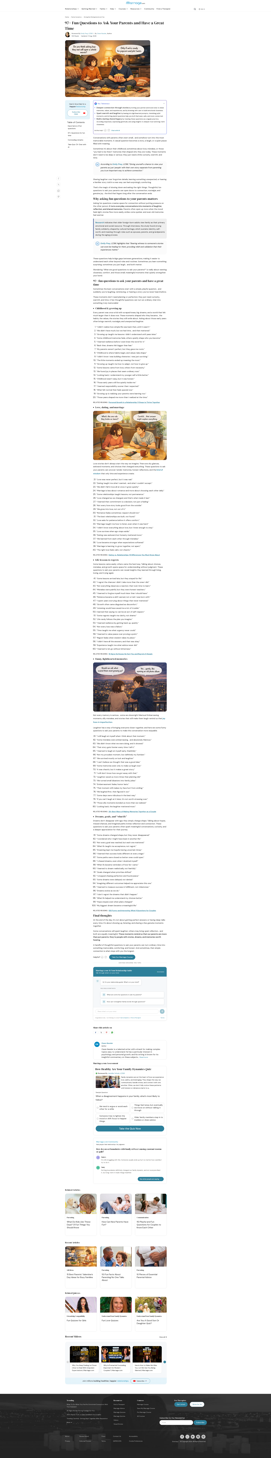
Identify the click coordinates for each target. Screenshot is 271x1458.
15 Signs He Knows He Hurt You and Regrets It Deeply (131, 654)
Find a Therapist (136, 1018)
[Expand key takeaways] (163, 103)
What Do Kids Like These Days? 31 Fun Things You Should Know (79, 1224)
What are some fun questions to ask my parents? (124, 995)
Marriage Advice (119, 1408)
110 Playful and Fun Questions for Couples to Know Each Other (149, 1224)
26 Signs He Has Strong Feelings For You (81, 1411)
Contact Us (117, 1436)
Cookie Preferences (136, 1441)
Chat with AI (115, 130)
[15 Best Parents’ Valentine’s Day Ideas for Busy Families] (81, 1256)
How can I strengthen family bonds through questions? (126, 1002)
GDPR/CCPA (117, 1441)
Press (103, 1436)
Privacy (67, 1441)
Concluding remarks (75, 140)
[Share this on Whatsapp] (58, 193)
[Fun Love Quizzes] (116, 1312)
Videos (116, 1420)
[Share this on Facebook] (58, 180)
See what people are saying (149, 1179)
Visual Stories (118, 1424)
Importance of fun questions (75, 127)
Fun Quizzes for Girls (76, 1320)
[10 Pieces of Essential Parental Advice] (151, 1256)
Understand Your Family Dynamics (114, 1316)
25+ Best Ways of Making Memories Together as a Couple (132, 811)
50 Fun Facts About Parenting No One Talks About (113, 1277)
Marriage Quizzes (119, 1412)
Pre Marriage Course (144, 1412)
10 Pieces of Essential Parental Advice (147, 1276)
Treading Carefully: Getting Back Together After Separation (87, 1418)
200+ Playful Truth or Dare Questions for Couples (84, 1415)
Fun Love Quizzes (110, 1320)
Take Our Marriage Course (122, 957)
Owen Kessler (101, 33)
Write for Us (197, 1404)
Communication (143, 1217)
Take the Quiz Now (130, 1128)
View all (162, 1337)
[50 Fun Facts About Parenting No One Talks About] (116, 1256)
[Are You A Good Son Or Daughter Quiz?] (151, 1312)
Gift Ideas (70, 1270)
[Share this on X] (58, 186)
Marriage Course (143, 1404)
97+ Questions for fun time (76, 134)
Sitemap (175, 1441)
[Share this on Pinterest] (58, 199)
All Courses (141, 1416)
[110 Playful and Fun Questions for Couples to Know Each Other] (151, 1204)
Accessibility (133, 1436)
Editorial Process (85, 1441)
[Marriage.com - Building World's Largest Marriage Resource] (135, 5)
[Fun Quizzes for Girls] (81, 1312)
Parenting (70, 1217)
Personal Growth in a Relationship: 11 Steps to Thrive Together (134, 402)
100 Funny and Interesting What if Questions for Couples (132, 910)
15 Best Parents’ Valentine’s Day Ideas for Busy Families (80, 1276)
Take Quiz (71, 144)
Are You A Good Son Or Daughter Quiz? (148, 1322)
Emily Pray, (118, 164)
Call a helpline (124, 1018)
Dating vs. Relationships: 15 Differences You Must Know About (134, 555)
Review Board (84, 1436)
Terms (163, 1018)
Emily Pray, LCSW (87, 33)
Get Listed (181, 1404)
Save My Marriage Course (146, 1408)
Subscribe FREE (76, 113)
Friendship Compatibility (76, 1316)
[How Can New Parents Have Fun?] (116, 1204)
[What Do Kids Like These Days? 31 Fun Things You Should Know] (81, 1204)
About (67, 1436)
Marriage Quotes (119, 1416)
